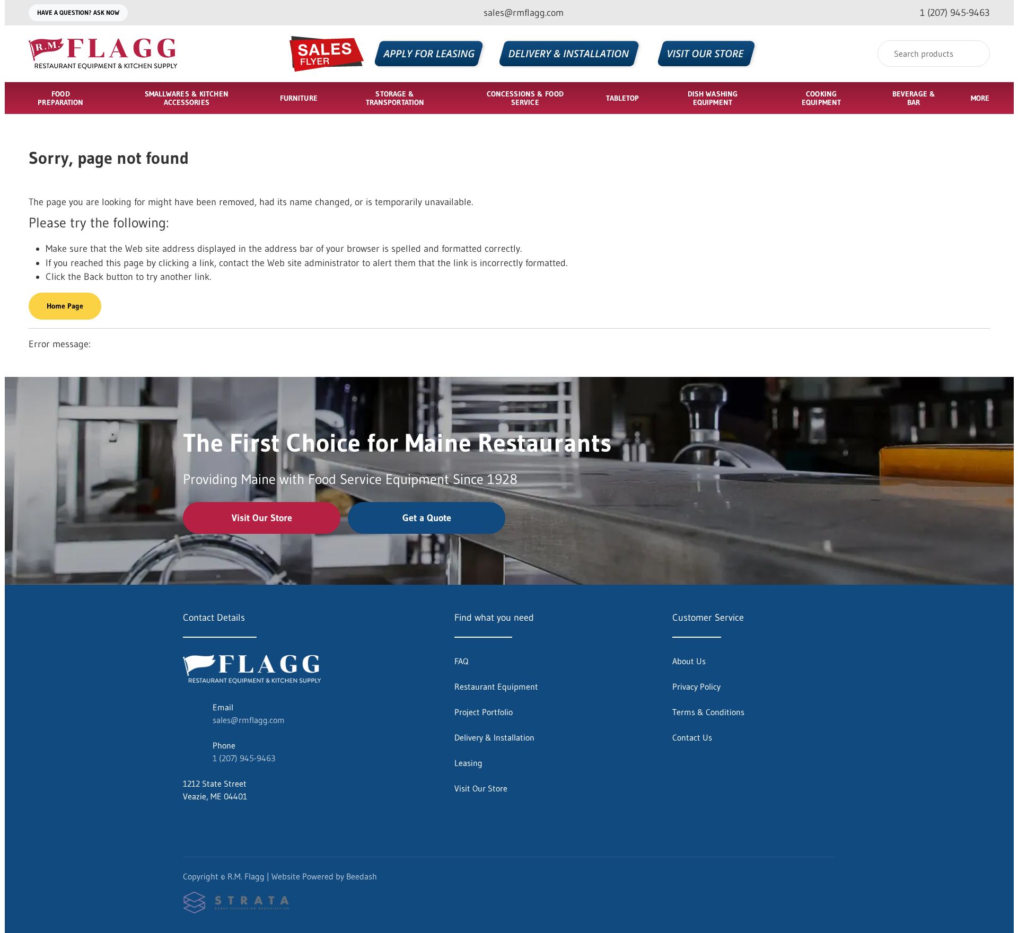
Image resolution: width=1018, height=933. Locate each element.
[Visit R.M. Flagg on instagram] (210, 821)
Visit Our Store (262, 518)
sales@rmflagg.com (249, 720)
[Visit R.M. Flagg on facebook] (187, 821)
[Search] (975, 53)
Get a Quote (426, 518)
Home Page (65, 306)
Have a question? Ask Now (78, 12)
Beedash (361, 876)
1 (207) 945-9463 (244, 758)
